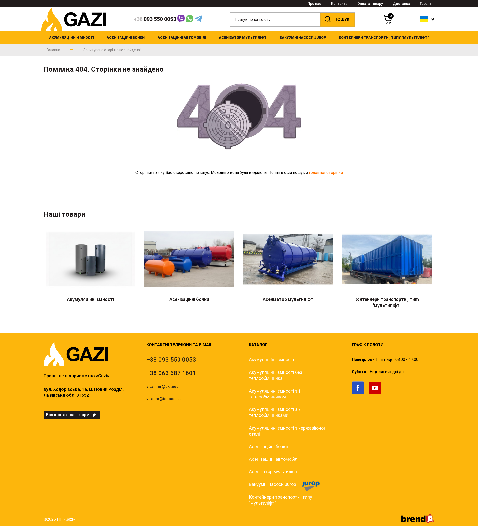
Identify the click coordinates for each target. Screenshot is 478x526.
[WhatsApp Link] (189, 19)
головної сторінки (326, 172)
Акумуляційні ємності (271, 359)
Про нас (314, 4)
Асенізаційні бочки (268, 446)
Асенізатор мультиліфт (273, 471)
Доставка (401, 4)
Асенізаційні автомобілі (273, 459)
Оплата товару (370, 4)
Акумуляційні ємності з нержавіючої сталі (287, 431)
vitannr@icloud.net (163, 398)
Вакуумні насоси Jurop (272, 484)
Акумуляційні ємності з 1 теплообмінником (275, 393)
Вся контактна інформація (71, 414)
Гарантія (427, 4)
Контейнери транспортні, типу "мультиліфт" (280, 500)
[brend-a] (417, 521)
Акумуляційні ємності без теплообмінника (275, 375)
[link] (360, 393)
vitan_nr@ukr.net (162, 386)
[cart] (387, 22)
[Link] (181, 19)
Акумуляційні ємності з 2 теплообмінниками (275, 412)
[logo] (73, 30)
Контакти (339, 4)
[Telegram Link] (198, 19)
